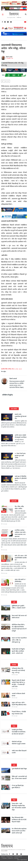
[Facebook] (2, 22)
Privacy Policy (10, 856)
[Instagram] (5, 22)
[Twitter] (7, 22)
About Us (3, 856)
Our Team (16, 858)
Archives (4, 858)
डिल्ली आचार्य (9, 57)
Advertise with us (18, 856)
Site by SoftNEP (4, 850)
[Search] (25, 14)
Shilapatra (25, 21)
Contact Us (10, 858)
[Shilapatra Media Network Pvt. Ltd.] (14, 13)
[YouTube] (11, 22)
